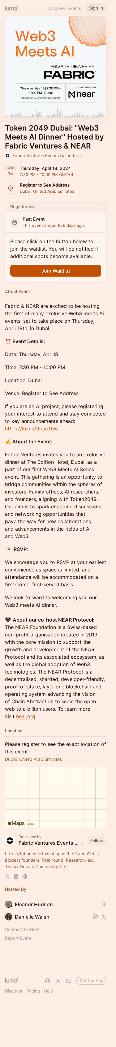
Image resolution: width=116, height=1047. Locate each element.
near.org (25, 716)
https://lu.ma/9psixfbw (31, 428)
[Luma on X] (58, 981)
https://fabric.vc (21, 853)
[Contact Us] (68, 981)
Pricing (33, 990)
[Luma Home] (12, 8)
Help (48, 990)
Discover (14, 990)
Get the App (91, 980)
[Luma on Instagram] (47, 981)
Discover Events (64, 8)
